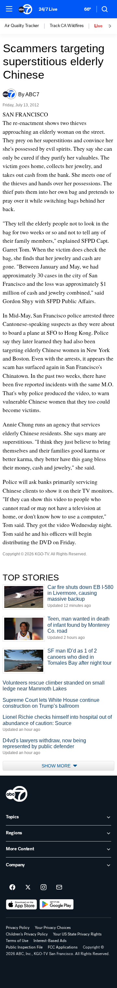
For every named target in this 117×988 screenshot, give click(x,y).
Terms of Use (17, 941)
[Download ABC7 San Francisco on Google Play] (57, 904)
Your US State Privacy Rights (77, 934)
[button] (9, 8)
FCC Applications (63, 947)
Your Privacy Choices (53, 928)
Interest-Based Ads (50, 941)
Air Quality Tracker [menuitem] (22, 25)
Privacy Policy (18, 928)
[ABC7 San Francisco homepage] (25, 9)
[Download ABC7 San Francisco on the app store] (21, 904)
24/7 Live (48, 9)
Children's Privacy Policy (27, 934)
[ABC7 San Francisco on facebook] (12, 887)
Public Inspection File (24, 947)
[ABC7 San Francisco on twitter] (27, 887)
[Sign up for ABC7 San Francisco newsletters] (59, 887)
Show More (57, 765)
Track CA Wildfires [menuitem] (67, 25)
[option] (27, 26)
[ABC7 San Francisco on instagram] (43, 887)
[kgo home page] (16, 794)
